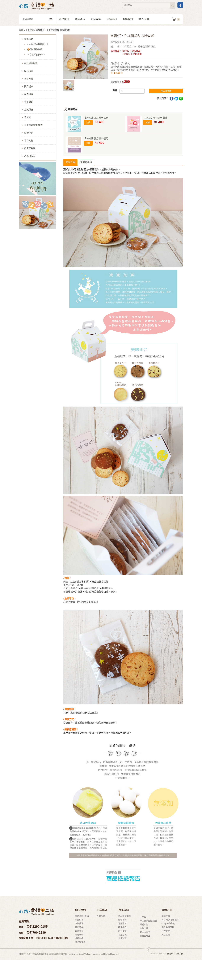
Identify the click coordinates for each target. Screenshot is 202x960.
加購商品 (72, 109)
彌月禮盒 (28, 86)
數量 (115, 90)
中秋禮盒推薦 (31, 63)
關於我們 (64, 19)
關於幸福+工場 (82, 916)
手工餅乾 (29, 30)
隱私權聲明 (80, 942)
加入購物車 (166, 91)
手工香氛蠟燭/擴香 (33, 125)
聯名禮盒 (28, 71)
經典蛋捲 (28, 94)
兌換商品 (79, 938)
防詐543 (79, 920)
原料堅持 (79, 927)
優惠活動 (28, 39)
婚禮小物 (28, 133)
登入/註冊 (144, 19)
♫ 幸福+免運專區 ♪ (36, 54)
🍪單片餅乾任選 (34, 49)
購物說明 (165, 916)
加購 (88, 122)
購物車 (170, 953)
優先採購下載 (167, 927)
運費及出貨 (86, 162)
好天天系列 (29, 148)
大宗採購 (165, 934)
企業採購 (101, 916)
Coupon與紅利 (168, 923)
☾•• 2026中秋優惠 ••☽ (37, 44)
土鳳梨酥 (28, 109)
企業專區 (96, 19)
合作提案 (165, 931)
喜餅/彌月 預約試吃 (170, 920)
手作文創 (28, 140)
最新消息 (80, 19)
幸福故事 (79, 923)
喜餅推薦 (28, 79)
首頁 (21, 30)
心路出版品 (29, 156)
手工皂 (27, 117)
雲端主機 (179, 953)
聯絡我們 (128, 19)
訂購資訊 (112, 19)
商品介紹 (28, 19)
